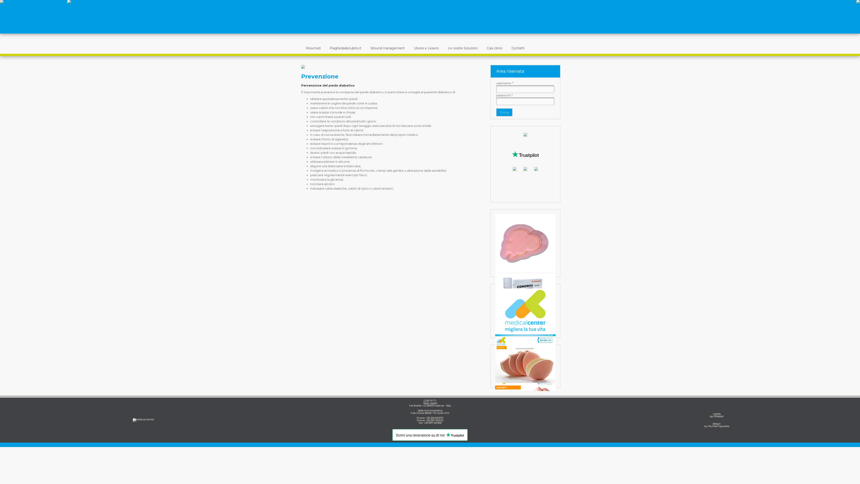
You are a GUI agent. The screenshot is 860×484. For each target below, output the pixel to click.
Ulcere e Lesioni (426, 48)
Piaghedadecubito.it (345, 48)
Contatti (518, 48)
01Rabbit (719, 416)
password (504, 95)
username (504, 83)
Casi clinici (494, 48)
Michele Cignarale (718, 426)
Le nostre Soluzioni (463, 48)
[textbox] (525, 89)
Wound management (387, 48)
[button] (504, 112)
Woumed (313, 48)
